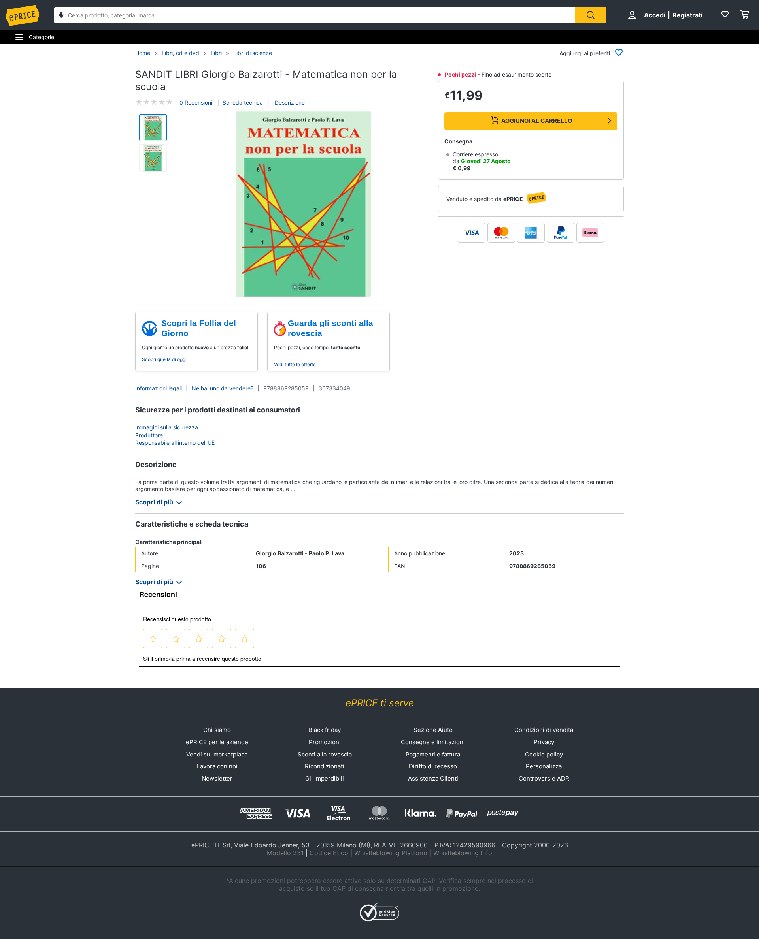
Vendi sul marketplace (217, 754)
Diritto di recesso (433, 766)
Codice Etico (329, 853)
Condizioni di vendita (543, 730)
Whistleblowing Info (462, 853)
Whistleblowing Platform (390, 853)
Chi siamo (217, 730)
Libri (216, 52)
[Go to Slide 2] (153, 158)
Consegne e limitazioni (433, 742)
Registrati (687, 15)
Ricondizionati (324, 766)
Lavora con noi (217, 766)
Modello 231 (285, 853)
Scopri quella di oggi (164, 359)
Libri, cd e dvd (180, 52)
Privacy (544, 742)
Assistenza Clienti (433, 778)
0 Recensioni (195, 102)
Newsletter (217, 778)
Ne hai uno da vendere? (222, 388)
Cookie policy (544, 754)
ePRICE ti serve (380, 703)
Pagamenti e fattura (433, 754)
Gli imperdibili (324, 778)
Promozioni (325, 742)
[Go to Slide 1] (153, 127)
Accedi (654, 15)
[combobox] (314, 15)
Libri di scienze (252, 52)
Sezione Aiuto (433, 730)
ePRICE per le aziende (217, 742)
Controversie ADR (544, 778)
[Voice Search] (61, 16)
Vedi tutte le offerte (295, 364)
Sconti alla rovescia (325, 754)
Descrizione (289, 102)
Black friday (324, 730)
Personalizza (544, 766)
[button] (304, 204)
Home (142, 52)
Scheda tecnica (243, 102)
